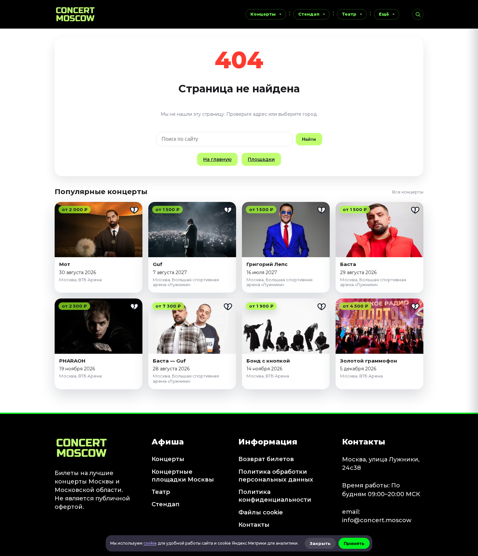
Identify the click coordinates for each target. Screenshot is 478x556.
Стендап (308, 14)
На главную (217, 159)
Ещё (384, 14)
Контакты (254, 524)
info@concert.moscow (376, 520)
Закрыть (320, 543)
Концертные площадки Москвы (183, 475)
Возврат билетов (266, 459)
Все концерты (407, 191)
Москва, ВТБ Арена (80, 279)
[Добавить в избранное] (134, 210)
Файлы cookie (260, 512)
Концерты (263, 14)
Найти (309, 139)
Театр (349, 14)
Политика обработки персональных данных (275, 475)
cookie (150, 543)
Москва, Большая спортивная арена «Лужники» (186, 282)
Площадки (261, 159)
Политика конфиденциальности (274, 495)
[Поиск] (417, 14)
